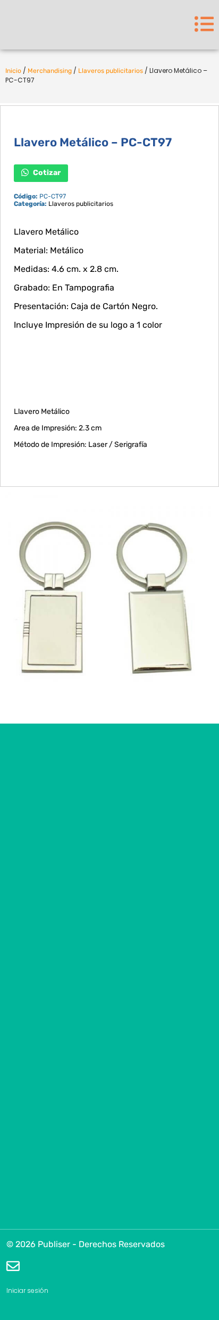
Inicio (13, 70)
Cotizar (46, 172)
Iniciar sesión (27, 1290)
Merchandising (50, 70)
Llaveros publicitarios (110, 70)
